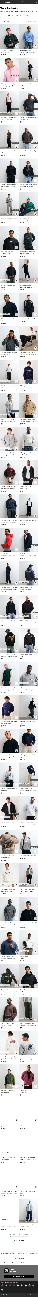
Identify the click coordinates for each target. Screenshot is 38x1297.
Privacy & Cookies (28, 1294)
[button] (2, 1285)
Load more (19, 1240)
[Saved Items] (31, 2)
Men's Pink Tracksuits (27, 1263)
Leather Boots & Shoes (8, 1253)
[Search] (22, 2)
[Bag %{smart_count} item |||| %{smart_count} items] (36, 2)
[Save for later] (16, 46)
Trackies (10, 15)
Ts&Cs (35, 1294)
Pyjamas (18, 15)
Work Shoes (21, 1253)
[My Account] (27, 2)
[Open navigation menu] (2, 2)
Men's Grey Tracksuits (11, 1263)
